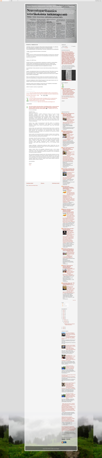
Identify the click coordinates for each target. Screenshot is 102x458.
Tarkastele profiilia (65, 98)
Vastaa (30, 164)
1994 (64, 328)
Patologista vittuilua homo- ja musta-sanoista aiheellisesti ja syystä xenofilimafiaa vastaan (68, 249)
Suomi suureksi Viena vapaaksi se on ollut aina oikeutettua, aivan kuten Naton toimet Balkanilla (70, 367)
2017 (64, 313)
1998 (64, 327)
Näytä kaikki (74, 300)
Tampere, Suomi (32, 96)
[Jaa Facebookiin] (46, 95)
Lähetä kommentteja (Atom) (33, 185)
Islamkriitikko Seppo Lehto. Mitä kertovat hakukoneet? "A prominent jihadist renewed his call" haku (68, 284)
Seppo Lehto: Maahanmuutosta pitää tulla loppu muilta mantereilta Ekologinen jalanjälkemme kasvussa (68, 114)
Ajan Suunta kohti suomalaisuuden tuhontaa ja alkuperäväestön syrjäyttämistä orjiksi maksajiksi (68, 187)
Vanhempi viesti (55, 183)
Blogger (57, 448)
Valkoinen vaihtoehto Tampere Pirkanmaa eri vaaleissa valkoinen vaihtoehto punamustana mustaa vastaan (68, 210)
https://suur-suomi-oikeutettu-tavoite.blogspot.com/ (46, 101)
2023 (64, 310)
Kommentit (65, 305)
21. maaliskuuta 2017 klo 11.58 (52, 108)
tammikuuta (66, 321)
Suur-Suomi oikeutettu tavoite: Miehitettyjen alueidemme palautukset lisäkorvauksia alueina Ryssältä (51, 7)
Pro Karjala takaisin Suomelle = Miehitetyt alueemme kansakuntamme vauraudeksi (68, 229)
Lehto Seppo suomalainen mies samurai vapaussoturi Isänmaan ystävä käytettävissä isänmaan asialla (68, 170)
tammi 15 (66, 322)
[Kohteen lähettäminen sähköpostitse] (43, 95)
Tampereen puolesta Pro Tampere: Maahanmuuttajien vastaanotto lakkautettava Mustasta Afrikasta (68, 132)
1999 (64, 318)
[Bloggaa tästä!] (44, 95)
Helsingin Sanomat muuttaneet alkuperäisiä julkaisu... (69, 324)
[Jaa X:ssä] (45, 95)
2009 (64, 317)
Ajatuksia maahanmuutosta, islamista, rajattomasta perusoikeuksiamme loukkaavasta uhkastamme (68, 267)
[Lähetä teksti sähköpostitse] (41, 95)
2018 (64, 311)
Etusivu (42, 183)
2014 (64, 314)
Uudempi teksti (29, 183)
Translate (66, 47)
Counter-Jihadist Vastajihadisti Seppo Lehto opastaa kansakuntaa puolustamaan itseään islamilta (68, 149)
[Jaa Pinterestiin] (47, 95)
